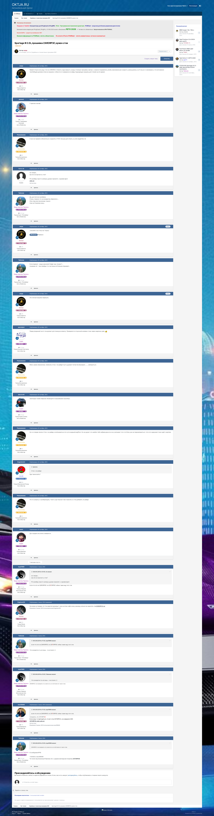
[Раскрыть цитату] (32, 467)
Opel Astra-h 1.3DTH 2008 (187, 58)
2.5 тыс (21, 587)
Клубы (40, 13)
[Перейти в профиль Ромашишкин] (21, 142)
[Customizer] (200, 5)
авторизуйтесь (72, 775)
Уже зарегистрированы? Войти (177, 6)
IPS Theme (14, 811)
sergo (21, 66)
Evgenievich (21, 462)
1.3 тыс (22, 347)
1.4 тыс (22, 415)
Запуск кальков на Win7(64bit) (103, 29)
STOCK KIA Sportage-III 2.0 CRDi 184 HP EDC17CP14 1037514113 (187, 67)
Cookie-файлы (26, 813)
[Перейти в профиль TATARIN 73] (177, 40)
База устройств (52, 13)
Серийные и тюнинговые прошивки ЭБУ (44, 52)
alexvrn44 (21, 394)
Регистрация (193, 6)
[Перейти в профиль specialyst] (21, 335)
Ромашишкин (21, 135)
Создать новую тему (151, 58)
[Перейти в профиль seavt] (21, 537)
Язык (13, 813)
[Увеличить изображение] (106, 331)
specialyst (21, 327)
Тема (18, 813)
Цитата (36, 94)
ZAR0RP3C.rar (100, 606)
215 (22, 86)
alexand (21, 99)
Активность (29, 13)
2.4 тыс (21, 213)
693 (22, 482)
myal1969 (21, 567)
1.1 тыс (22, 119)
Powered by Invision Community (193, 813)
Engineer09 (21, 602)
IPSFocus (21, 811)
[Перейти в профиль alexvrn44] (21, 402)
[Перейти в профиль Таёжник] (21, 200)
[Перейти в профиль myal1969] (21, 574)
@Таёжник (34, 234)
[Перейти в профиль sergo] (16, 51)
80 (22, 155)
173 (22, 724)
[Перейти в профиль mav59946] (21, 712)
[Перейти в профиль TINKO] (177, 49)
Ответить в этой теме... (31, 782)
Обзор (18, 13)
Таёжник (21, 193)
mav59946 (21, 704)
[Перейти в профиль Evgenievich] (21, 469)
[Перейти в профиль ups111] (177, 58)
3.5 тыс (21, 549)
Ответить (167, 58)
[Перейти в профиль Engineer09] (21, 610)
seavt (21, 529)
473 (22, 622)
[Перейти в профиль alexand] (21, 107)
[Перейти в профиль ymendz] (177, 30)
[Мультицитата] (31, 94)
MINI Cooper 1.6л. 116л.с (186, 30)
